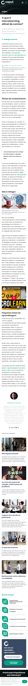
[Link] (14, 451)
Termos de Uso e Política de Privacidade (9, 683)
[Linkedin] (12, 427)
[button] (26, 2)
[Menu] (22, 2)
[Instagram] (14, 427)
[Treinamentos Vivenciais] (5, 619)
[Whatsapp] (18, 427)
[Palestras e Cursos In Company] (5, 610)
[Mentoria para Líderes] (5, 633)
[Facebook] (10, 427)
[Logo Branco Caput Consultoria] (7, 2)
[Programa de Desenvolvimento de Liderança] (5, 602)
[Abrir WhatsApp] (24, 682)
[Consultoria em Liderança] (5, 626)
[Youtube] (16, 427)
